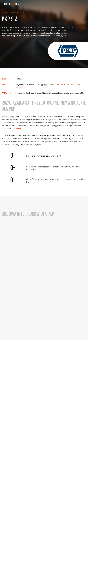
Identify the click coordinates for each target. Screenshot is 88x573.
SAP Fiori (59, 85)
